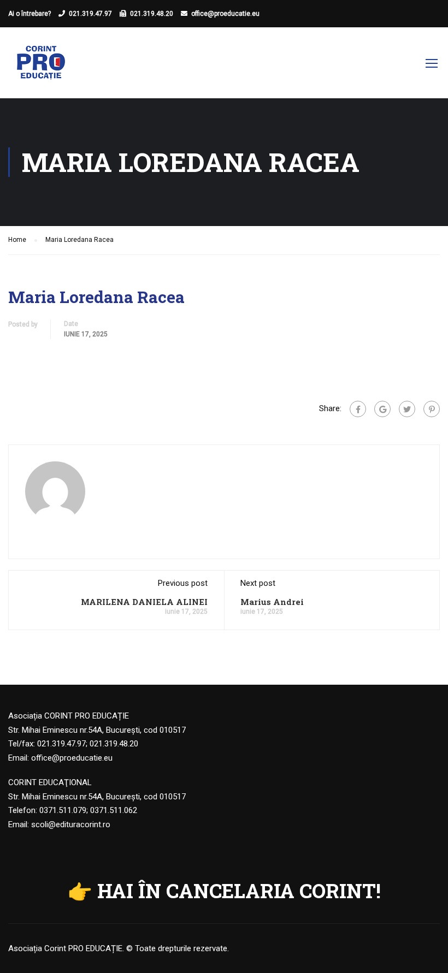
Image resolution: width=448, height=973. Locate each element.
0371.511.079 (62, 810)
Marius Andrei (272, 601)
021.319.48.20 (151, 13)
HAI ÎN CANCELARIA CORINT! (239, 890)
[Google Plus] (382, 409)
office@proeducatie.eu (225, 13)
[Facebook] (358, 409)
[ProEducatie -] (41, 68)
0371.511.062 (113, 810)
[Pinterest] (431, 409)
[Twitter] (407, 409)
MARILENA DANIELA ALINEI (144, 601)
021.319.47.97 (90, 13)
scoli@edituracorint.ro (70, 824)
